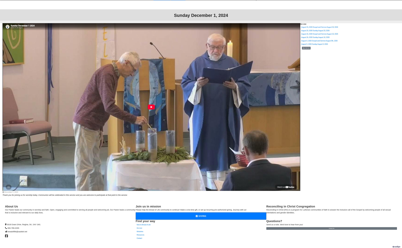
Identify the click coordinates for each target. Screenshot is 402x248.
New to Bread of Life (144, 225)
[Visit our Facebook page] (6, 236)
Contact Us (331, 228)
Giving (202, 216)
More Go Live (306, 48)
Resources (140, 235)
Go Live (139, 228)
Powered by (389, 246)
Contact (139, 238)
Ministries (140, 231)
